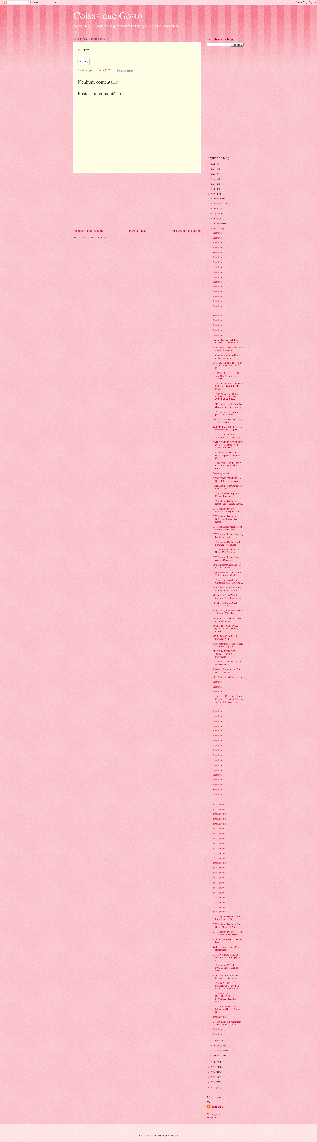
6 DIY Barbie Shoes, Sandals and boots (228, 941)
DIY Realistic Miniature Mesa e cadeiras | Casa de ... (227, 559)
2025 (213, 163)
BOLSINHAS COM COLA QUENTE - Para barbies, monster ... (225, 628)
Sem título (217, 232)
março (217, 1045)
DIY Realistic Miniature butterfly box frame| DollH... (228, 536)
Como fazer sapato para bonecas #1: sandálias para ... (227, 619)
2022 (213, 178)
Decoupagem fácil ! (222, 473)
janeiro (217, 1055)
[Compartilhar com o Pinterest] (131, 70)
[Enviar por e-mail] (119, 70)
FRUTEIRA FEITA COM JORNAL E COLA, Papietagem (224, 654)
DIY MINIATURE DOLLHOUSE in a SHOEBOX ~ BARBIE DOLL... (224, 997)
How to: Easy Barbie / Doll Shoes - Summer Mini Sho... (228, 612)
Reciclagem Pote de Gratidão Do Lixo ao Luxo (228, 487)
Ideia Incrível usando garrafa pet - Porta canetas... (228, 421)
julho (216, 218)
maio (216, 228)
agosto (217, 213)
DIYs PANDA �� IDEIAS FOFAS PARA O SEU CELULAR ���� (226, 396)
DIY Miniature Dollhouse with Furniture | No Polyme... (227, 543)
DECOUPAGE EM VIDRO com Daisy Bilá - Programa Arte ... (227, 479)
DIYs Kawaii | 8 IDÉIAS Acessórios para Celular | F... (227, 436)
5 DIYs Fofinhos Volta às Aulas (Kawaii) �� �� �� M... (228, 405)
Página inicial (138, 230)
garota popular (219, 804)
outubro (217, 208)
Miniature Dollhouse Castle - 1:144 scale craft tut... (226, 604)
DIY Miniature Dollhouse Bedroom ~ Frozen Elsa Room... (225, 519)
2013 (213, 1087)
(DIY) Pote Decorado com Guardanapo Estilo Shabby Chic (226, 455)
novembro (219, 203)
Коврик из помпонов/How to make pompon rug (227, 356)
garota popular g (220, 906)
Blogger (174, 1135)
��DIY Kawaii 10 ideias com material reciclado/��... (227, 428)
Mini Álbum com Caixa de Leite (227, 676)
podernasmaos (217, 1108)
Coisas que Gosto (107, 15)
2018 (213, 1061)
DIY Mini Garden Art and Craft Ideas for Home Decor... (227, 528)
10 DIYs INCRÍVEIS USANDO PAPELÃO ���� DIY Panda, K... (228, 386)
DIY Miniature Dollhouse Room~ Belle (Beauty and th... (228, 502)
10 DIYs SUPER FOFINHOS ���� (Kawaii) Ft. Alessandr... (226, 375)
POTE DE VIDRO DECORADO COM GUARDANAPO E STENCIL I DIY (228, 445)
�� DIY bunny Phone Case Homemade (226, 948)
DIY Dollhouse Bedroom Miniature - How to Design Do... (226, 1009)
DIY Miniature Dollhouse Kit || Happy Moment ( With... (227, 925)
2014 (213, 1082)
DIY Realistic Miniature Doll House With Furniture (226, 551)
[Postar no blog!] (122, 70)
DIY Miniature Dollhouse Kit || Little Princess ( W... (227, 918)
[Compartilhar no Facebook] (128, 70)
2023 (213, 173)
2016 (213, 1072)
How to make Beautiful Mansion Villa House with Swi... (228, 574)
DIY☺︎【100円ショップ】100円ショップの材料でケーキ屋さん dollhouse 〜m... (228, 699)
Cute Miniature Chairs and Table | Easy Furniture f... (228, 566)
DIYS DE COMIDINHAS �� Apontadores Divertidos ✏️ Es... (227, 365)
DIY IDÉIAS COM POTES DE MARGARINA (227, 663)
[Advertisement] (137, 200)
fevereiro (218, 1050)
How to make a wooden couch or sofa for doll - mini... (228, 349)
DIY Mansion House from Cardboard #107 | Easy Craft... (228, 581)
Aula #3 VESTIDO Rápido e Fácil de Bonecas (226, 495)
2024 (213, 168)
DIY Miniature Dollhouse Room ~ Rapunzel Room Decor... (228, 933)
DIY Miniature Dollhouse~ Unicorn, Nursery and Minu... (227, 510)
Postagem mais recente (88, 230)
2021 (213, 183)
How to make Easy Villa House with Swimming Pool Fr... (227, 589)
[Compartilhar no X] (125, 70)
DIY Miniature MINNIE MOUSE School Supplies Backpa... (226, 967)
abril (216, 1040)
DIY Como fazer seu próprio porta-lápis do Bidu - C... (226, 413)
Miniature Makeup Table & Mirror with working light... (227, 596)
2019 (213, 194)
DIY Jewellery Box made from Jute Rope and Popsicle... (227, 1023)
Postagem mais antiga (186, 230)
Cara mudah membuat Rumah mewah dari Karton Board (226, 341)
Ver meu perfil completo (213, 1116)
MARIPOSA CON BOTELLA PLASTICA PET (227, 637)
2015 (213, 1077)
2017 (213, 1067)
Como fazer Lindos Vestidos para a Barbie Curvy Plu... (228, 645)
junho (216, 223)
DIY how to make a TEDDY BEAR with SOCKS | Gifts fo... (226, 957)
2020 (213, 188)
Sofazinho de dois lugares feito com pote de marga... (227, 671)
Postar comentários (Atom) (94, 237)
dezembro (218, 198)
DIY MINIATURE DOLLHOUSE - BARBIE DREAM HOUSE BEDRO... (227, 985)
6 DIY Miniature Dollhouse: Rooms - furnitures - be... (226, 977)
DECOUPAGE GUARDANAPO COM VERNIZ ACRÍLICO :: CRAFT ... (227, 465)
